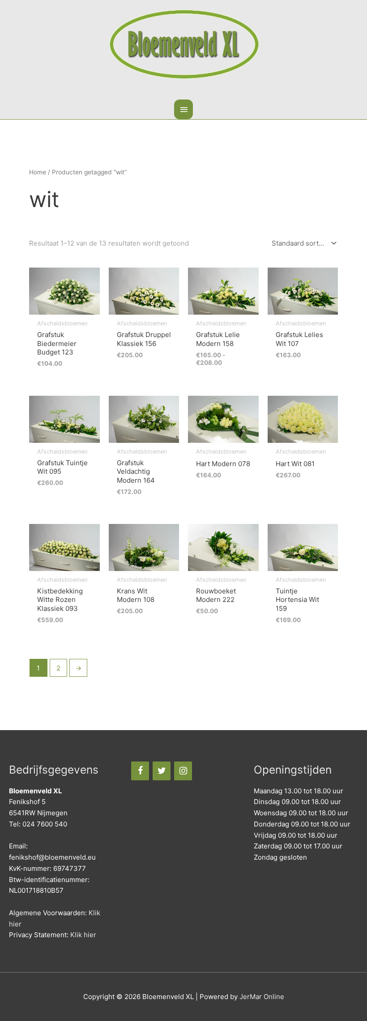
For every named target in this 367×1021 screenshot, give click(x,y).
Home (37, 172)
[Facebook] (140, 770)
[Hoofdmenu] (183, 109)
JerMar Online (261, 996)
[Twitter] (162, 770)
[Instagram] (183, 770)
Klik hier (83, 934)
